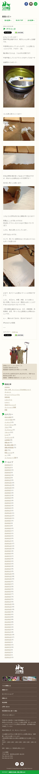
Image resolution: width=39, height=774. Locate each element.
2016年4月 (8, 472)
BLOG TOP (19, 20)
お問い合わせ (6, 706)
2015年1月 (8, 510)
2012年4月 (8, 594)
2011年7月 (8, 617)
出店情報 (7, 440)
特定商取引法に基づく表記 (9, 711)
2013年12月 (8, 543)
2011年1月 (8, 632)
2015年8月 (8, 493)
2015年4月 (8, 503)
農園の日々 (5, 690)
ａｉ (6, 455)
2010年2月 (8, 655)
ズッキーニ (8, 392)
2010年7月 (8, 647)
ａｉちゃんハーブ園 (10, 457)
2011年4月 (8, 624)
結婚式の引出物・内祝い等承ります (17, 772)
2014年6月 (8, 528)
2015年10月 (8, 488)
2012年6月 (8, 589)
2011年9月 (8, 612)
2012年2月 (8, 599)
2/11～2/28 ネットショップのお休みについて (18, 389)
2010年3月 (8, 652)
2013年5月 (8, 561)
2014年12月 (8, 513)
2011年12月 (8, 604)
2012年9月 (8, 581)
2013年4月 (8, 563)
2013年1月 (8, 571)
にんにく (7, 402)
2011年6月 (8, 619)
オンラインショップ (7, 694)
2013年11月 (8, 546)
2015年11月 (8, 485)
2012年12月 (8, 574)
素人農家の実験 (9, 445)
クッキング (8, 422)
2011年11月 (8, 606)
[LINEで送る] (19, 32)
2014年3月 (8, 536)
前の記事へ (8, 20)
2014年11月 (8, 515)
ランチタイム (8, 430)
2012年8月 (8, 584)
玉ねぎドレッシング (10, 405)
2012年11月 (8, 576)
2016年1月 (8, 480)
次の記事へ (31, 20)
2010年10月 (8, 639)
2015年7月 (8, 495)
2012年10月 (8, 579)
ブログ (6, 427)
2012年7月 (8, 586)
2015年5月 (8, 500)
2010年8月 (8, 644)
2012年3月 (8, 596)
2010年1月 (8, 657)
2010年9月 (8, 642)
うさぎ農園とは (6, 685)
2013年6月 (8, 558)
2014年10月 (8, 518)
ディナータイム (9, 425)
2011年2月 (8, 629)
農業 (6, 450)
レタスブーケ (8, 400)
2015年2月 (8, 508)
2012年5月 (8, 591)
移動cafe (7, 442)
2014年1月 (8, 541)
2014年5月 (8, 531)
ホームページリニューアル (12, 394)
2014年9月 (8, 520)
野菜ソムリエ (8, 452)
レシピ (6, 435)
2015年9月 (8, 490)
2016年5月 (8, 470)
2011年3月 (8, 627)
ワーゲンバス (8, 437)
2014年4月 (8, 533)
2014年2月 (8, 538)
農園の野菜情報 (9, 447)
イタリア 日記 (8, 419)
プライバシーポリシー (8, 715)
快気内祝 (7, 397)
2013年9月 (8, 551)
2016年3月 (8, 475)
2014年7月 (8, 525)
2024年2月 (8, 465)
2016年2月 (8, 477)
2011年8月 (8, 614)
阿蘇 (6, 410)
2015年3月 (8, 505)
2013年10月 (8, 548)
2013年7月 (8, 556)
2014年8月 (8, 523)
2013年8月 (8, 553)
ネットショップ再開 (10, 407)
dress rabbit (8, 417)
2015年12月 (8, 482)
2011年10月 (8, 609)
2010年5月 (8, 650)
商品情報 (4, 702)
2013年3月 (8, 566)
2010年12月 (8, 634)
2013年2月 (8, 569)
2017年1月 (8, 467)
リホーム (15, 332)
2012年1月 (8, 601)
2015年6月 (8, 498)
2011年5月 (8, 622)
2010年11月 (8, 637)
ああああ (7, 387)
